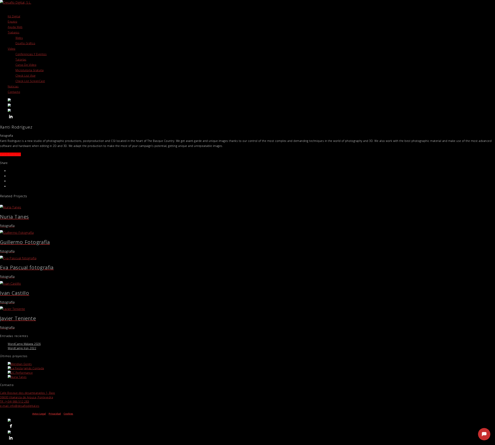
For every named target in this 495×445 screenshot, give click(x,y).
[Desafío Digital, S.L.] (251, 105)
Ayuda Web (15, 27)
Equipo (12, 21)
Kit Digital (14, 16)
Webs (19, 38)
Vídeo (11, 49)
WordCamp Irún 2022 (22, 348)
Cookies (68, 413)
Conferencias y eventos (31, 54)
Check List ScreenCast (30, 81)
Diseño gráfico (25, 43)
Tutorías (20, 59)
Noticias (13, 86)
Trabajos (13, 32)
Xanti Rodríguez (10, 154)
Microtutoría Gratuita (29, 70)
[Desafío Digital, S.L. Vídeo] (251, 100)
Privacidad (55, 413)
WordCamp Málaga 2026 (24, 344)
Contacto (14, 92)
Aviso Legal (39, 413)
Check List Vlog (25, 75)
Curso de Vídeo (25, 65)
